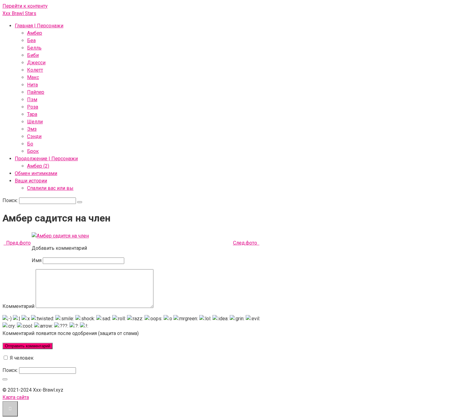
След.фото (246, 243)
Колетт (35, 70)
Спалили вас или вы (50, 188)
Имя (37, 260)
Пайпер (35, 92)
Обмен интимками (36, 173)
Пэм (32, 99)
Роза (32, 107)
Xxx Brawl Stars (19, 13)
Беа (31, 40)
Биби (33, 55)
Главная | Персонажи (39, 26)
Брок (33, 151)
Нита (32, 85)
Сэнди (34, 136)
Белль (34, 48)
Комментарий (18, 306)
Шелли (35, 122)
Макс (33, 77)
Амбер (34, 33)
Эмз (32, 129)
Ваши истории (31, 181)
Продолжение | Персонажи (46, 159)
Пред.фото (17, 243)
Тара (32, 114)
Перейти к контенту (25, 6)
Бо (30, 144)
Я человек (21, 358)
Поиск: (10, 200)
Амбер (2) (38, 166)
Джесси (36, 63)
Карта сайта (15, 397)
